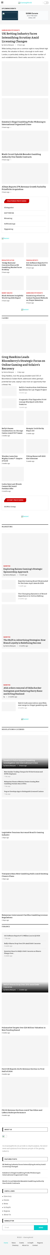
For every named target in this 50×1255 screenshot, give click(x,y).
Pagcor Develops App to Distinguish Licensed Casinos (24, 791)
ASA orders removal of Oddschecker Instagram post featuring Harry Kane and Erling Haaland (22, 691)
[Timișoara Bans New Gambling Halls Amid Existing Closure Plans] (25, 860)
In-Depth (30, 1243)
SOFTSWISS (9, 213)
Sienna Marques (8, 45)
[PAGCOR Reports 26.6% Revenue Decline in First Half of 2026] (25, 1055)
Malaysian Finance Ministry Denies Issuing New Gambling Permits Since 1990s (21, 783)
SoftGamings (9, 224)
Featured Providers (16, 201)
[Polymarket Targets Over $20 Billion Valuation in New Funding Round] (25, 1014)
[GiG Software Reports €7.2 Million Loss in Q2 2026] (37, 256)
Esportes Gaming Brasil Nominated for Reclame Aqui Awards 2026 (33, 582)
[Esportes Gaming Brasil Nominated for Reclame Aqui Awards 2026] (9, 584)
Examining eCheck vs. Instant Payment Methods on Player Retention (37, 298)
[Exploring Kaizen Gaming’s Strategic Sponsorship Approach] (25, 555)
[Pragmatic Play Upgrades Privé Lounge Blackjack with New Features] (9, 403)
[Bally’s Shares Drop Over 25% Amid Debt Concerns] (25, 975)
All (46, 8)
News (14, 1243)
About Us (25, 1245)
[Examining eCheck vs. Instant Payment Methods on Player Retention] (37, 290)
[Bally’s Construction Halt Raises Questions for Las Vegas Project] (9, 391)
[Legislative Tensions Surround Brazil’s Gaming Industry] (25, 819)
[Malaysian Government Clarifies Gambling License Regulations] (25, 901)
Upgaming (8, 229)
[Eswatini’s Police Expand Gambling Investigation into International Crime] (25, 751)
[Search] (40, 3)
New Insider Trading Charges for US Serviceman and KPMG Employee (23, 773)
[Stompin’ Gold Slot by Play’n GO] (37, 423)
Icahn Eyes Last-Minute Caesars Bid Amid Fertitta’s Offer (12, 486)
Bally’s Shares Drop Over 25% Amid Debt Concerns (22, 943)
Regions (40, 1243)
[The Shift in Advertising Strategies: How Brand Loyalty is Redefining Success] (25, 626)
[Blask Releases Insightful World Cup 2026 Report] (13, 289)
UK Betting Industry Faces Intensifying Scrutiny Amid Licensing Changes (20, 37)
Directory (15, 1245)
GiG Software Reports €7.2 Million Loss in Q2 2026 (22, 936)
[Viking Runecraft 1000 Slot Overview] (37, 450)
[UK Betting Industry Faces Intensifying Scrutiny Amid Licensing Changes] (25, 63)
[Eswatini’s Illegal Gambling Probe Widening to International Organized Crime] (25, 113)
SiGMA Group (10, 507)
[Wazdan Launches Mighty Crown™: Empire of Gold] (13, 452)
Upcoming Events (9, 8)
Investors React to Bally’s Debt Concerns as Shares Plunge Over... (22, 952)
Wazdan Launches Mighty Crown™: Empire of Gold (12, 458)
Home (6, 1243)
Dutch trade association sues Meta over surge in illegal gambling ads (32, 704)
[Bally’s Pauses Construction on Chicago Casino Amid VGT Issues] (13, 424)
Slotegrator (9, 208)
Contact (35, 1245)
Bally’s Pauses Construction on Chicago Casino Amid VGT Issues (12, 431)
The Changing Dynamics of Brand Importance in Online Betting (32, 595)
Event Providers (15, 500)
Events (21, 1243)
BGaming (8, 218)
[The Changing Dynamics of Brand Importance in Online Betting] (9, 597)
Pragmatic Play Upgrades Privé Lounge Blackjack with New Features (32, 401)
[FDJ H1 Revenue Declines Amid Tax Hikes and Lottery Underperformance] (25, 1096)
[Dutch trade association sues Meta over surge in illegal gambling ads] (9, 706)
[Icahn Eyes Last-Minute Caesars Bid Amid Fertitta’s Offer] (13, 479)
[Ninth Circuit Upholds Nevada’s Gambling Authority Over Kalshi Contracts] (25, 146)
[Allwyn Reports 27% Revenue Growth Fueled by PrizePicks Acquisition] (25, 178)
